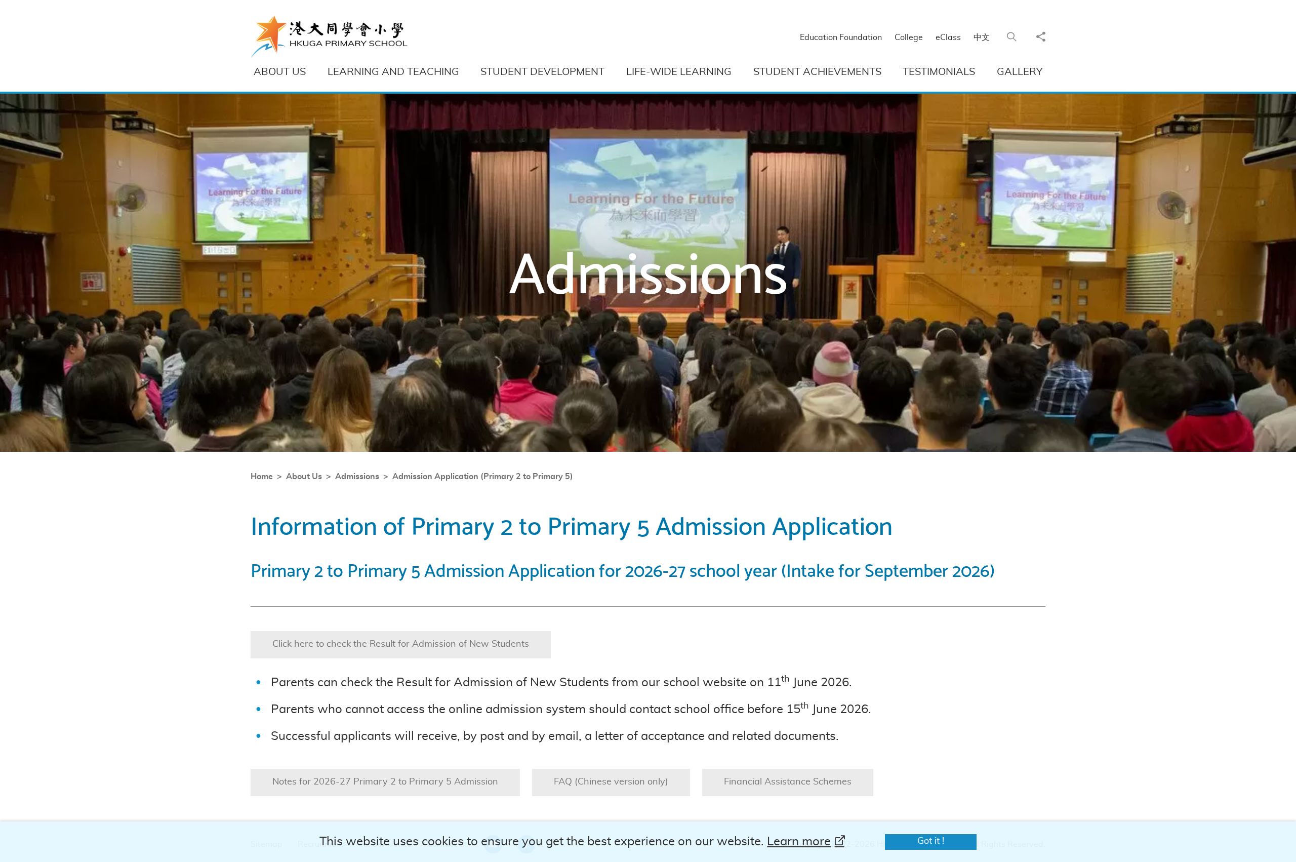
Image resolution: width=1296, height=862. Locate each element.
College (909, 37)
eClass (948, 37)
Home (262, 477)
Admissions (357, 477)
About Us (304, 477)
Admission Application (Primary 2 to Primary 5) (482, 477)
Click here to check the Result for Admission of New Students (400, 644)
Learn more (799, 842)
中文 (982, 37)
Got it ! (930, 841)
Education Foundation (841, 37)
